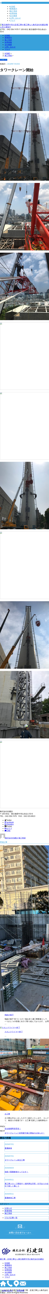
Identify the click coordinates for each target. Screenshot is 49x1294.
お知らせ (8, 1208)
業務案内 (13, 9)
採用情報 (13, 13)
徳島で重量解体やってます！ (16, 1172)
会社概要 (13, 16)
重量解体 (8, 1148)
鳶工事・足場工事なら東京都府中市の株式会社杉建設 (22, 1259)
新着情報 (8, 1211)
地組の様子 (9, 1015)
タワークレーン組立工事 (15, 1160)
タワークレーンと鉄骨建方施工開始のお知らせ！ (25, 1133)
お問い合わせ (15, 18)
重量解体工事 (10, 1198)
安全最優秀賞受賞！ (13, 1129)
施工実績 (13, 11)
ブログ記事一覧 (11, 1218)
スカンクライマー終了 (14, 1032)
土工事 (7, 1114)
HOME (12, 7)
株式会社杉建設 (11, 838)
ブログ (12, 20)
